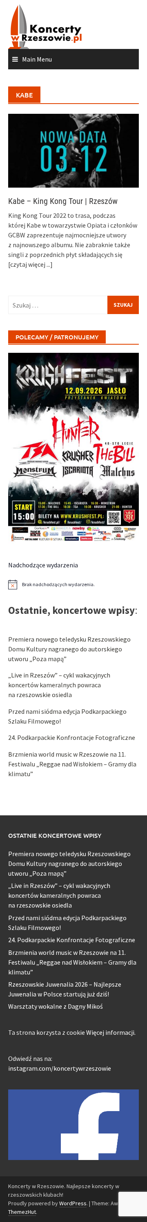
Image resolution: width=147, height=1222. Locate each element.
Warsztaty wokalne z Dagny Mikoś (55, 1006)
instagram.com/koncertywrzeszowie (59, 1068)
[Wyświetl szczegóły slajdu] (73, 448)
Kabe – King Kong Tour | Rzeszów (63, 201)
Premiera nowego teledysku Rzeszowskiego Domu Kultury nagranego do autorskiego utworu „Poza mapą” (69, 649)
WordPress (73, 1203)
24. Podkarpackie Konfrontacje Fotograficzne (71, 737)
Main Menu (37, 59)
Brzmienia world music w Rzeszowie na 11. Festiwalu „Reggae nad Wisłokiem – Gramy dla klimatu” (72, 764)
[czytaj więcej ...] (30, 264)
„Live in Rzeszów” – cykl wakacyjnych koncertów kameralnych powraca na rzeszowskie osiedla (59, 685)
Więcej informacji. (111, 1032)
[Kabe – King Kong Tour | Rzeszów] (73, 150)
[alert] (73, 584)
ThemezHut (22, 1211)
